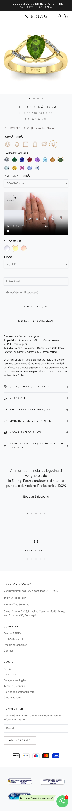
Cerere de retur (13, 697)
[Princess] (26, 144)
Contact (8, 650)
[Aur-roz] (23, 248)
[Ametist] (37, 160)
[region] (36, 546)
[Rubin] (30, 160)
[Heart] (44, 144)
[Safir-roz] (22, 168)
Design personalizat (36, 320)
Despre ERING (12, 633)
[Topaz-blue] (45, 160)
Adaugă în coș (36, 306)
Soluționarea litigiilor (15, 680)
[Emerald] (35, 144)
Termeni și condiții (14, 686)
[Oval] (16, 144)
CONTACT (51, 590)
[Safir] (22, 160)
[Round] (7, 144)
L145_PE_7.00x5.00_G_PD (36, 113)
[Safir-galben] (14, 168)
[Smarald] (14, 160)
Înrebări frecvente (14, 639)
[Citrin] (52, 160)
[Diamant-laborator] (37, 168)
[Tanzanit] (30, 168)
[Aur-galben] (15, 248)
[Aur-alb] (7, 248)
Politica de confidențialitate (19, 691)
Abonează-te (20, 740)
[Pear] (53, 144)
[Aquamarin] (7, 168)
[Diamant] (7, 160)
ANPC (7, 668)
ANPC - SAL (11, 674)
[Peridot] (60, 160)
